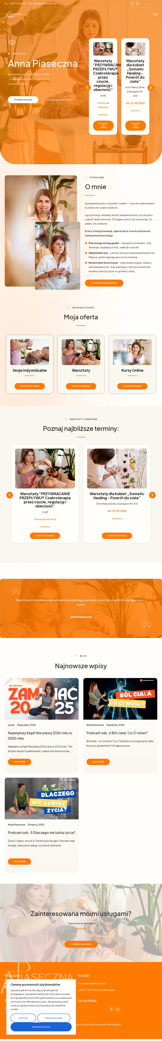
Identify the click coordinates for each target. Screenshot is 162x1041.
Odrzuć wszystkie (53, 1018)
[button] (87, 87)
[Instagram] (137, 3)
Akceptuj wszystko (41, 1027)
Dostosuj (23, 1018)
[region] (41, 1007)
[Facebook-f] (132, 3)
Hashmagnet (114, 1024)
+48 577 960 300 (17, 3)
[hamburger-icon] (155, 14)
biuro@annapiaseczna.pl (45, 3)
